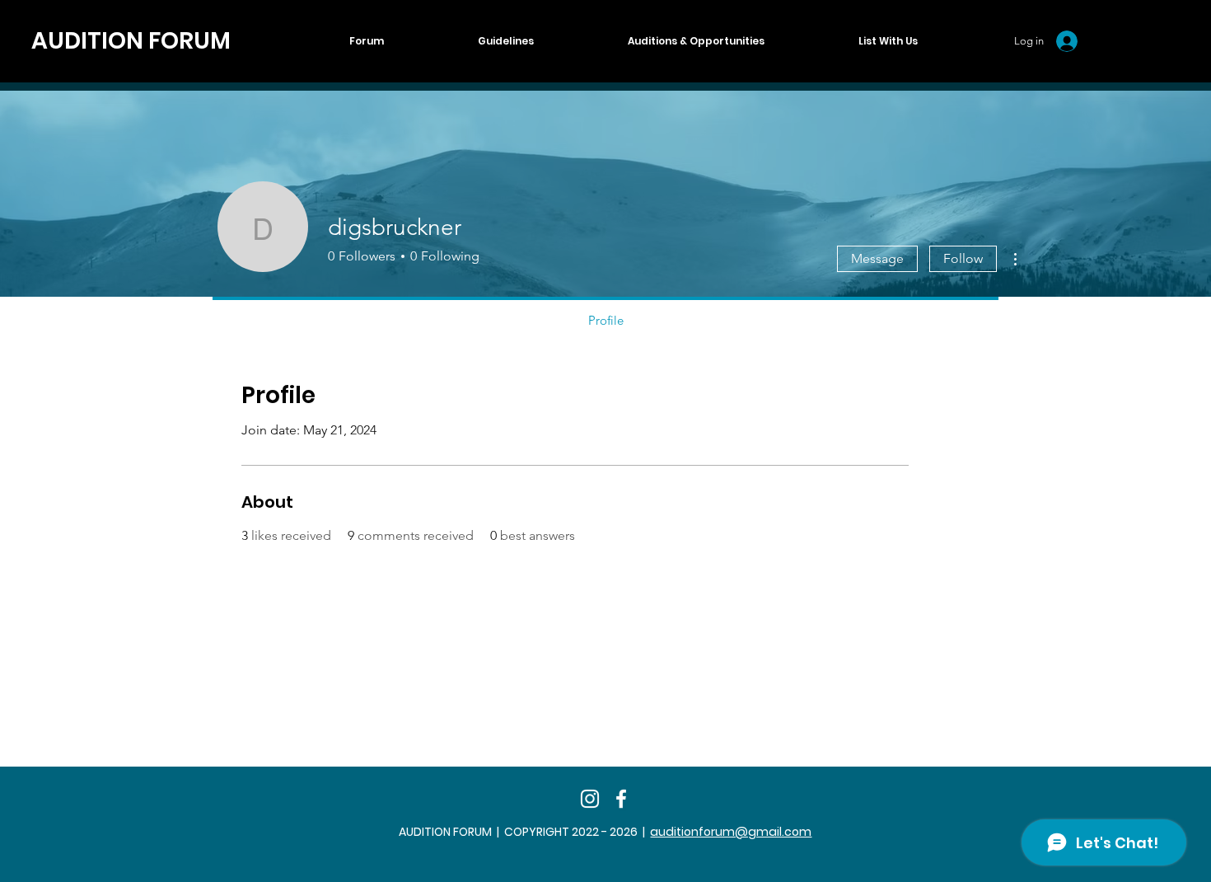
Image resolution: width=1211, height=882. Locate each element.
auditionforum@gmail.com (730, 831)
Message (877, 258)
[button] (888, 41)
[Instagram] (589, 798)
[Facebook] (621, 798)
